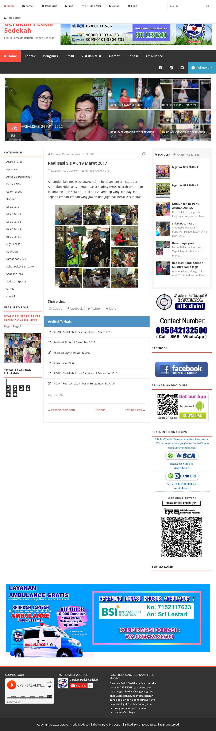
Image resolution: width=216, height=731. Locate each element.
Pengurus (51, 6)
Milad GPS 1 (13, 214)
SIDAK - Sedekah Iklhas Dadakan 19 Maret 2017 (82, 332)
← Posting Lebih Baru (61, 410)
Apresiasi (12, 169)
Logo (133, 6)
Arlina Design (114, 724)
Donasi (115, 6)
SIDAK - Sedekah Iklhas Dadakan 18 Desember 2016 (85, 373)
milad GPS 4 (13, 229)
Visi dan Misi (92, 6)
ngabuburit (13, 251)
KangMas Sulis (146, 724)
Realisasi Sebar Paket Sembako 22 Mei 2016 (22, 318)
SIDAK (10, 289)
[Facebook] (160, 68)
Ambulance (13, 17)
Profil (70, 6)
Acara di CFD (14, 162)
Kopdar (11, 199)
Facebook (76, 308)
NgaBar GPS (13, 244)
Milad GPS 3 (13, 221)
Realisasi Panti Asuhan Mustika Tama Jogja (187, 265)
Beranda (100, 410)
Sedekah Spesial (16, 281)
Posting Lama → (135, 410)
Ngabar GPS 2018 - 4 (185, 185)
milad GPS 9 (13, 236)
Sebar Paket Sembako (20, 266)
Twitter (95, 308)
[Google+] (171, 68)
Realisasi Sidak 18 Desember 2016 (74, 342)
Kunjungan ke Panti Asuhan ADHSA (186, 206)
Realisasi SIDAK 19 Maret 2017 (71, 353)
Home (10, 6)
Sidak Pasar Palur (64, 363)
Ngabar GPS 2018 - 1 (185, 167)
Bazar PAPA (13, 184)
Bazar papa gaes (183, 243)
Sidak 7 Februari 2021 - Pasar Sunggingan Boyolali (84, 383)
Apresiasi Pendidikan (19, 177)
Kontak (29, 6)
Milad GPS (12, 206)
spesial (10, 296)
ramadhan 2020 (16, 259)
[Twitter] (182, 68)
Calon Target (14, 192)
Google (57, 308)
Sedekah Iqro (14, 274)
